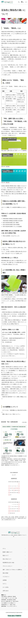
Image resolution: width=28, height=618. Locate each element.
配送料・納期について (7, 552)
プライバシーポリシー (7, 566)
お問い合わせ (5, 590)
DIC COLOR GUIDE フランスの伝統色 (12, 226)
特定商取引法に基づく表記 (8, 562)
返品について (5, 555)
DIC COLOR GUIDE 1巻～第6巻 (11, 222)
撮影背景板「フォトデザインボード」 (9, 606)
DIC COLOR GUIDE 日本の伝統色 (11, 224)
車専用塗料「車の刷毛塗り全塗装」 (9, 599)
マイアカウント (6, 576)
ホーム (4, 548)
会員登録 (5, 580)
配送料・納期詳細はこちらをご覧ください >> (10, 465)
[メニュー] (26, 2)
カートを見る (5, 587)
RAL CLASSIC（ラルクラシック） (11, 236)
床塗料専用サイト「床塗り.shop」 (8, 604)
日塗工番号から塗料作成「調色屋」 (9, 596)
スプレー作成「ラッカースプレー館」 (9, 598)
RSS (4, 573)
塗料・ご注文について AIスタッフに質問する (12, 569)
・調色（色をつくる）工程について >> (10, 414)
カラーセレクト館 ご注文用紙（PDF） (11, 332)
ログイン (5, 583)
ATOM (6, 573)
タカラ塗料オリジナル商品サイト (8, 603)
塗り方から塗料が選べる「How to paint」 (10, 601)
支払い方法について (7, 559)
